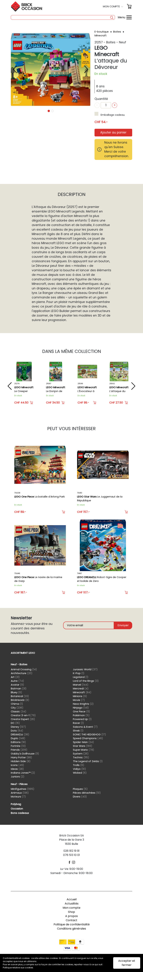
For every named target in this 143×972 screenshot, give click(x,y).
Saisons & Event (85, 727)
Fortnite (18, 746)
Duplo (18, 738)
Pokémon (81, 715)
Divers (80, 796)
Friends (19, 750)
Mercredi (81, 688)
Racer (78, 723)
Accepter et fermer (126, 963)
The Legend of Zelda (88, 761)
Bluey (16, 692)
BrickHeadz (20, 700)
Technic (81, 757)
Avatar (17, 684)
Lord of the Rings (86, 681)
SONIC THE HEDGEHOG (89, 734)
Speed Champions (88, 738)
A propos (71, 916)
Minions (80, 696)
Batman (19, 688)
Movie (79, 700)
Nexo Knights (83, 704)
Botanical (20, 696)
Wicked (80, 773)
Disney (18, 727)
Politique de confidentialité (72, 924)
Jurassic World (85, 669)
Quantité (101, 99)
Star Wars (82, 746)
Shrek (78, 730)
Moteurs (18, 796)
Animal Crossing (24, 669)
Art (15, 677)
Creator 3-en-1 (23, 715)
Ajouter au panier (113, 132)
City (17, 707)
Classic (18, 711)
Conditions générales (71, 929)
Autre (17, 681)
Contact (71, 920)
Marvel (80, 684)
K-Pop (78, 673)
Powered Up (82, 719)
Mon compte (71, 908)
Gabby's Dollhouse (25, 753)
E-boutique (102, 31)
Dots (17, 730)
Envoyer (123, 625)
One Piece (81, 711)
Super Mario (83, 750)
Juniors (17, 776)
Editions (18, 742)
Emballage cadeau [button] (113, 115)
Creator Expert (23, 719)
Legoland (80, 677)
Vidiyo (79, 769)
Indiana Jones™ (23, 773)
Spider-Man (83, 742)
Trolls (78, 765)
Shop (71, 912)
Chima (17, 704)
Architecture (21, 673)
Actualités (71, 904)
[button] (113, 6)
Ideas (17, 769)
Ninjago (81, 707)
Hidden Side (21, 761)
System (81, 753)
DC (15, 723)
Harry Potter (21, 757)
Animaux (20, 793)
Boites (117, 31)
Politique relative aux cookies (18, 967)
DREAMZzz (20, 734)
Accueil (72, 899)
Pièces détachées (87, 793)
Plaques (80, 789)
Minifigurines (22, 789)
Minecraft (101, 35)
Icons (17, 765)
